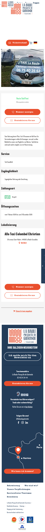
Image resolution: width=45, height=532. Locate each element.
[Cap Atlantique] (22, 527)
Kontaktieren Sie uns (22, 383)
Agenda (39, 275)
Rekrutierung (13, 485)
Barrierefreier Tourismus (19, 493)
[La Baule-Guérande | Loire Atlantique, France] (21, 9)
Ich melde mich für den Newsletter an (22, 356)
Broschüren (39, 281)
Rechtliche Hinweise (12, 506)
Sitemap (22, 506)
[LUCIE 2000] (14, 520)
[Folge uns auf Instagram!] (22, 423)
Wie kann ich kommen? (22, 471)
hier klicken (29, 407)
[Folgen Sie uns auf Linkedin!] (26, 423)
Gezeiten (39, 262)
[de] (36, 43)
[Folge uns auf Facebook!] (18, 423)
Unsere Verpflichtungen (18, 489)
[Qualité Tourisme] (22, 520)
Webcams (39, 268)
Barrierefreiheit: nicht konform (15, 512)
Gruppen (36, 3)
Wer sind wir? (31, 485)
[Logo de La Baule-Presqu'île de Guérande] (22, 336)
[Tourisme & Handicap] (30, 520)
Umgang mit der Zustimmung (14, 509)
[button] (36, 43)
